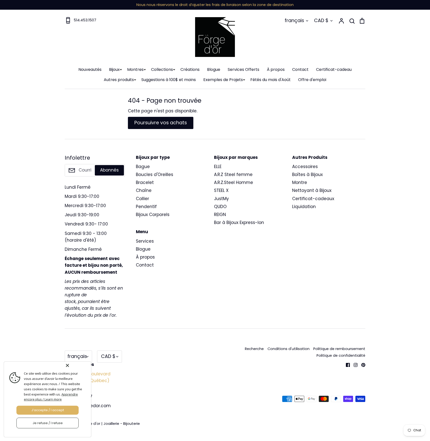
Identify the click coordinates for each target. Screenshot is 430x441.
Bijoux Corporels (152, 215)
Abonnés (109, 170)
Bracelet (145, 182)
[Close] (77, 365)
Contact (300, 69)
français (294, 20)
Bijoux (114, 69)
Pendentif (146, 207)
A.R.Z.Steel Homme (233, 182)
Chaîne (144, 190)
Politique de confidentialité (341, 355)
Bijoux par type (153, 157)
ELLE (217, 167)
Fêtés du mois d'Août (270, 80)
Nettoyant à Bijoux (311, 190)
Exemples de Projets (223, 80)
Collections (162, 69)
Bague (143, 167)
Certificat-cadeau (334, 69)
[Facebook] (346, 364)
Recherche (254, 348)
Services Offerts (243, 69)
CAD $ (321, 20)
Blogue (213, 69)
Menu (142, 232)
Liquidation (304, 207)
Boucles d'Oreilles (154, 174)
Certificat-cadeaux (313, 199)
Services (145, 241)
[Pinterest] (361, 364)
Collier (142, 199)
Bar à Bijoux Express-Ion (239, 222)
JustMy (221, 199)
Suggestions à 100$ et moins (168, 80)
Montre (299, 182)
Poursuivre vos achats (160, 122)
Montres (135, 69)
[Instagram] (354, 364)
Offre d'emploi (312, 80)
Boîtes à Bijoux (307, 174)
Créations (190, 69)
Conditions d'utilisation (289, 348)
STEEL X (221, 190)
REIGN (220, 215)
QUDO (220, 207)
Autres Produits (309, 157)
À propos (276, 69)
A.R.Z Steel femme (233, 174)
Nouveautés (90, 69)
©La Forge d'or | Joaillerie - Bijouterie (107, 423)
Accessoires (305, 167)
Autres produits (119, 80)
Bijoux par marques (236, 157)
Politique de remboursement (339, 348)
